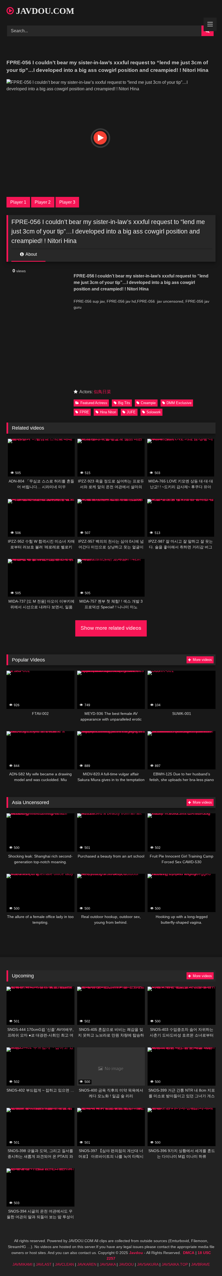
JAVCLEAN (64, 1264)
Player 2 (43, 202)
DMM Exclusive (178, 403)
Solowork (153, 412)
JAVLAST (44, 1264)
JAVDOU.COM (44, 11)
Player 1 (18, 202)
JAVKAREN (86, 1264)
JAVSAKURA (147, 1264)
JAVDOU (126, 1264)
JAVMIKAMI (22, 1264)
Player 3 (67, 202)
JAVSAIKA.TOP (175, 1264)
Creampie (148, 403)
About (31, 254)
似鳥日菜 (102, 391)
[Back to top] (205, 1260)
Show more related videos (111, 628)
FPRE (84, 412)
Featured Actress (93, 403)
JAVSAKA (108, 1264)
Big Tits (124, 403)
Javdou (136, 1253)
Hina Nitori (108, 412)
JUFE (131, 412)
